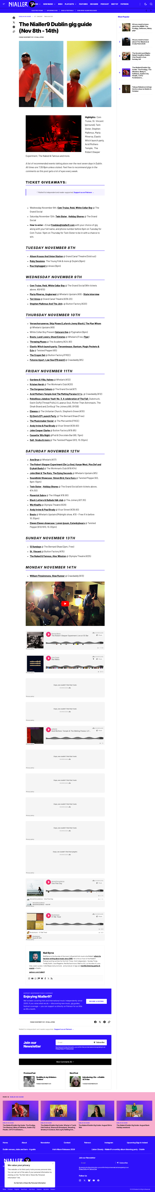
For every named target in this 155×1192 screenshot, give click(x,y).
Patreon (87, 1142)
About (24, 1142)
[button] (4, 4)
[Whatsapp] (36, 978)
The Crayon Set (37, 355)
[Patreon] (39, 978)
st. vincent (38, 16)
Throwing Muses (38, 341)
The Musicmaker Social (42, 420)
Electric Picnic (37, 10)
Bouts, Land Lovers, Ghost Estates (47, 336)
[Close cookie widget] (52, 1163)
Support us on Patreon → (84, 192)
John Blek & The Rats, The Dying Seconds (51, 473)
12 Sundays (35, 546)
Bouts (33, 514)
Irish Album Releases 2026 (63, 1149)
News (4, 1189)
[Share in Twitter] (14, 22)
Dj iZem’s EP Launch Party (43, 416)
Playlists (16, 1189)
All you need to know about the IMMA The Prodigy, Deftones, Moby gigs (142, 27)
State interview (91, 294)
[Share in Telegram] (14, 27)
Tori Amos (35, 299)
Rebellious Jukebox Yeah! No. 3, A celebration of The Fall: (59, 398)
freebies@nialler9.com (63, 225)
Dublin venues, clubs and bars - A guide (19, 1149)
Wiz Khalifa (35, 504)
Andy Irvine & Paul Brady (42, 425)
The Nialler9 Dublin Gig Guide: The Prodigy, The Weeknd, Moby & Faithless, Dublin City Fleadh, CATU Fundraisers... (141, 72)
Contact (67, 1142)
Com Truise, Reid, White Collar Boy (74, 207)
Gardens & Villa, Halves (41, 379)
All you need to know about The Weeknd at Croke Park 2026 (140, 42)
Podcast (10, 1189)
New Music (24, 1189)
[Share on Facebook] (14, 18)
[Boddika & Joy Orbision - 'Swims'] (42, 1079)
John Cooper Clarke (40, 430)
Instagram (109, 1142)
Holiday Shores (76, 216)
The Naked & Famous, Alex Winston (48, 556)
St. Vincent (36, 551)
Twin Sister (48, 16)
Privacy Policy (60, 1048)
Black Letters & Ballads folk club (46, 500)
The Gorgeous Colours (41, 389)
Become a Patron (96, 1001)
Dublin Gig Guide (25, 16)
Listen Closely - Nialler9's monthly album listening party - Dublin (118, 1149)
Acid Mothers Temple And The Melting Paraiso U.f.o (56, 394)
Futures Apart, (37, 360)
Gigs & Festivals (67, 10)
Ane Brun (34, 459)
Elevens (34, 411)
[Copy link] (14, 31)
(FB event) (59, 360)
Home (5, 1142)
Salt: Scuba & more (40, 440)
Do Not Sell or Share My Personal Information (30, 1183)
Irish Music (32, 1189)
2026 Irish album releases (87, 10)
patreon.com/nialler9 (37, 972)
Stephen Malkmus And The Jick (46, 303)
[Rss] (52, 978)
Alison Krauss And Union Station (46, 256)
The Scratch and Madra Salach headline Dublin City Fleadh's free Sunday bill (141, 56)
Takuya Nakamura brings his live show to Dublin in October (142, 89)
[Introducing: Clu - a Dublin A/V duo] (88, 1079)
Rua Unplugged (38, 266)
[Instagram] (29, 978)
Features (39, 1189)
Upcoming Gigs (52, 10)
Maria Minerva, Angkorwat (43, 294)
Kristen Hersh (37, 384)
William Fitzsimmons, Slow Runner (47, 575)
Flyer (86, 336)
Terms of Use (69, 1048)
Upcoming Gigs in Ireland (137, 1142)
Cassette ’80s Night (40, 435)
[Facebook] (45, 978)
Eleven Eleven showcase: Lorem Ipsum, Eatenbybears (57, 523)
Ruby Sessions (37, 261)
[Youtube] (32, 978)
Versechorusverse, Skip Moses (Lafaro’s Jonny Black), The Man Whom (65, 323)
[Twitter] (48, 978)
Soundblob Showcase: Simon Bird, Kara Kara (53, 478)
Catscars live (61, 332)
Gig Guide (46, 1189)
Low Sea (49, 360)
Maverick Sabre (38, 495)
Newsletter (45, 1142)
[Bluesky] (42, 978)
